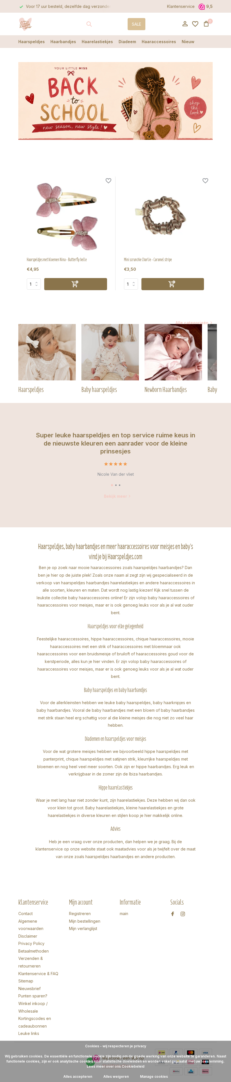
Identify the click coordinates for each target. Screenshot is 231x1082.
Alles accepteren (77, 1076)
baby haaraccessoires (89, 597)
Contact (25, 913)
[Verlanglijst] (195, 24)
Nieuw (188, 41)
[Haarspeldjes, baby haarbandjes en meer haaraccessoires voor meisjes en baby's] (36, 24)
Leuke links (28, 1033)
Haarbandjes (63, 41)
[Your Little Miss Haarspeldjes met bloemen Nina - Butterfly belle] (67, 217)
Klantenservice (181, 6)
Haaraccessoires (159, 41)
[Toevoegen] (75, 284)
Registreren (80, 913)
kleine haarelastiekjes (146, 807)
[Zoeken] (89, 24)
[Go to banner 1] (115, 101)
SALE (136, 24)
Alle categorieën (192, 322)
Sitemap (25, 981)
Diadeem (127, 41)
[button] (112, 485)
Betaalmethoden (33, 951)
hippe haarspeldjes (162, 751)
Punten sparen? (32, 995)
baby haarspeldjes (133, 702)
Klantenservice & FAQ (38, 973)
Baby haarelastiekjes (104, 807)
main (124, 913)
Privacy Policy (31, 943)
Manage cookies (154, 1076)
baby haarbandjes (53, 710)
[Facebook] (172, 914)
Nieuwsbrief (29, 988)
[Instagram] (183, 914)
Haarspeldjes (31, 41)
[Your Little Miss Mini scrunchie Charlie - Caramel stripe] (164, 217)
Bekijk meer (115, 496)
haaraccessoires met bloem (137, 646)
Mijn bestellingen (84, 921)
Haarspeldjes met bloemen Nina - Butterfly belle (57, 260)
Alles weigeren (116, 1076)
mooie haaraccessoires (99, 567)
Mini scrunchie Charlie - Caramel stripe (148, 260)
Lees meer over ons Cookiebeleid (116, 1066)
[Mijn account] (185, 24)
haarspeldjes (73, 582)
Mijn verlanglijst (83, 928)
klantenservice (49, 849)
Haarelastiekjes (97, 41)
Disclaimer (27, 936)
